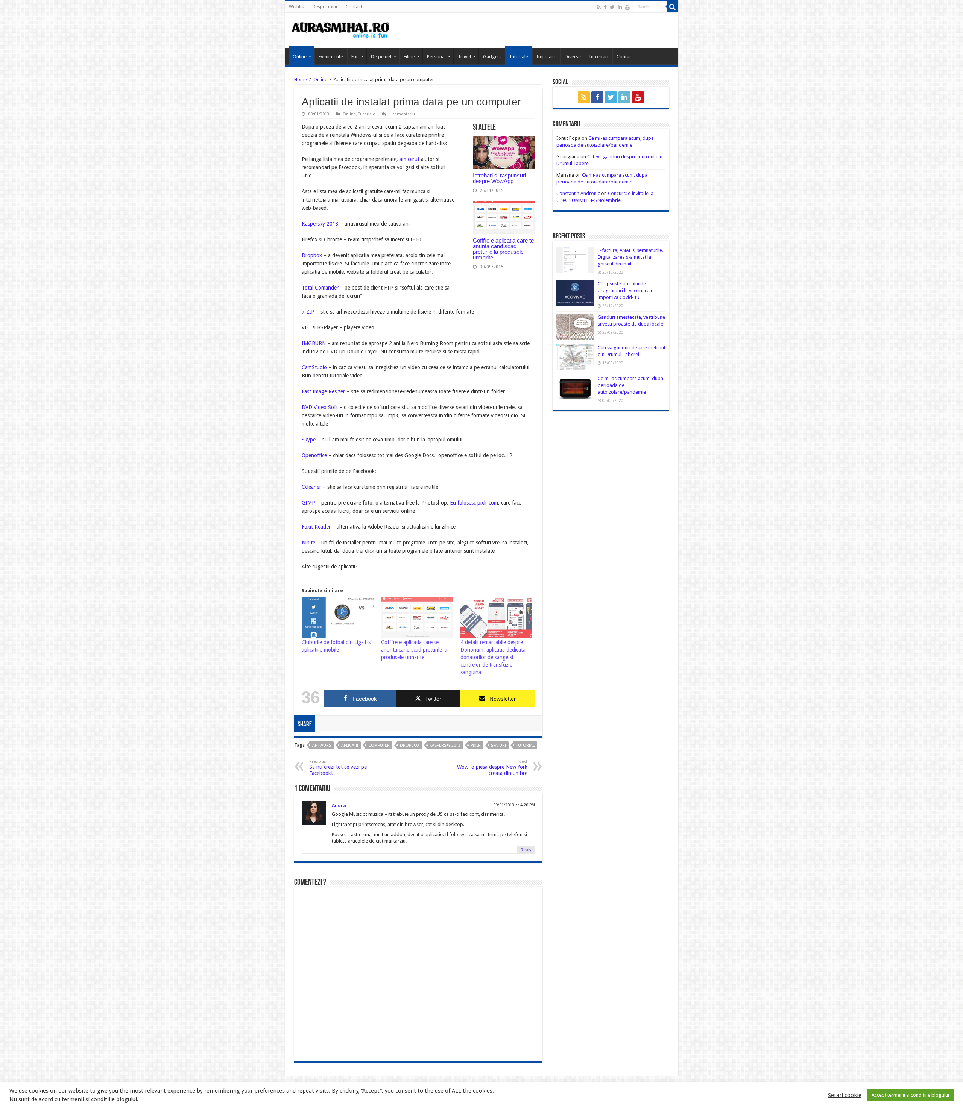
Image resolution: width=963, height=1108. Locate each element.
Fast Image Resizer (324, 391)
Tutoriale (518, 56)
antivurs (321, 745)
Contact (354, 6)
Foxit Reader (317, 527)
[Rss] (598, 7)
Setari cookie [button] (844, 1095)
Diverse (573, 56)
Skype (309, 440)
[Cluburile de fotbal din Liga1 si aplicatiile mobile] (338, 617)
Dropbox (312, 255)
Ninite (308, 543)
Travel (464, 56)
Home (300, 79)
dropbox (409, 745)
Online (300, 56)
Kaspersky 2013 (320, 224)
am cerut (408, 159)
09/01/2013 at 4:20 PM (514, 805)
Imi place (546, 56)
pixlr (476, 745)
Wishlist (297, 6)
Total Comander (320, 288)
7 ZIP (308, 312)
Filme (409, 56)
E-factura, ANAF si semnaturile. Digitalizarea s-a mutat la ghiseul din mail (630, 257)
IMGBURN (314, 343)
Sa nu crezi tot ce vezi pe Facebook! (338, 767)
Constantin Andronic (578, 193)
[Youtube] (627, 7)
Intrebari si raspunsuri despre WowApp (499, 178)
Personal (436, 56)
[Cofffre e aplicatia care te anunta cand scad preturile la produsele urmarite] (417, 617)
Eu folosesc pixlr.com (474, 503)
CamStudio (314, 367)
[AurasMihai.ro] (341, 29)
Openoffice (314, 455)
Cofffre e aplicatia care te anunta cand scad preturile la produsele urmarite (503, 249)
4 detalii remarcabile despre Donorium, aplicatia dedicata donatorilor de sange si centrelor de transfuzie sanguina (493, 657)
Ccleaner (311, 487)
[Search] (672, 6)
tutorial (525, 745)
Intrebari (598, 56)
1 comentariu (402, 114)
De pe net (381, 56)
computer (379, 745)
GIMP (308, 503)
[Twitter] (612, 7)
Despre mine (325, 6)
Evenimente (331, 56)
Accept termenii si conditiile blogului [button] (910, 1095)
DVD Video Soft (320, 407)
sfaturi (498, 745)
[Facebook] (605, 7)
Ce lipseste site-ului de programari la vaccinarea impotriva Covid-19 (625, 290)
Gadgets (492, 56)
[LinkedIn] (620, 7)
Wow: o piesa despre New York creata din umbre (492, 767)
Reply (526, 849)
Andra (339, 805)
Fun (355, 56)
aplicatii (349, 745)
